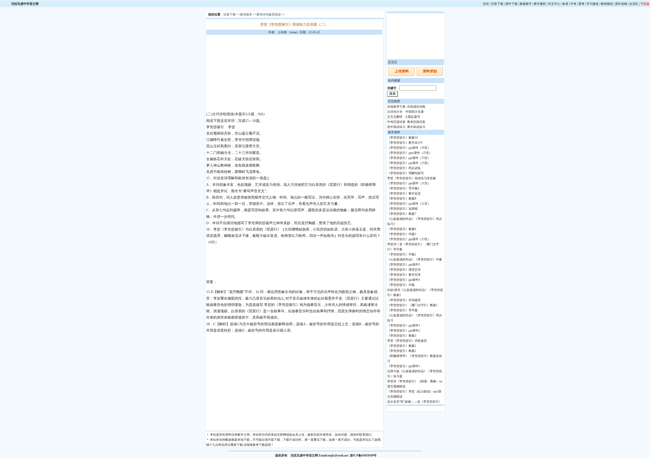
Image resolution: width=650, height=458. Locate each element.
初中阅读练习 (396, 127)
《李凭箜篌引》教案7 (401, 214)
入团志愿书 (412, 117)
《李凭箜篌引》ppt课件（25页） (409, 163)
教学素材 (540, 4)
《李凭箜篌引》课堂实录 (404, 269)
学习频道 (593, 4)
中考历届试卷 (396, 122)
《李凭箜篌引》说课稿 (402, 208)
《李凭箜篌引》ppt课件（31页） (409, 183)
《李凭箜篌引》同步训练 (404, 168)
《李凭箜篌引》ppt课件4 (403, 280)
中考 (573, 4)
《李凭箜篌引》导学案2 (403, 188)
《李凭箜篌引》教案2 (401, 346)
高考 (581, 4)
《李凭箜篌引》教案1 (401, 351)
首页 (486, 4)
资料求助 (430, 71)
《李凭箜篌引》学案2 (401, 254)
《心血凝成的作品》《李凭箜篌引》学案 (414, 259)
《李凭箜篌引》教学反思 (404, 193)
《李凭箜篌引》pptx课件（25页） (409, 153)
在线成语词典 (416, 106)
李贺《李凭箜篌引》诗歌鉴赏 (407, 340)
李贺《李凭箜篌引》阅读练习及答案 (411, 178)
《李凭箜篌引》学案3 (401, 234)
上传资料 (402, 71)
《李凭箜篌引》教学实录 (404, 274)
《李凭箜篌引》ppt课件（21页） (409, 203)
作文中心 (554, 4)
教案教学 (525, 4)
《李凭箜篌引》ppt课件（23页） (409, 239)
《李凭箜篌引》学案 (401, 285)
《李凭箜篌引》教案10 (402, 137)
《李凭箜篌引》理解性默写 (405, 173)
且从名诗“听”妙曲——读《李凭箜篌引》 (414, 401)
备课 (565, 4)
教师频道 (607, 4)
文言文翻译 (394, 117)
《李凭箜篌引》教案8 (401, 198)
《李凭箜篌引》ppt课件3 (403, 325)
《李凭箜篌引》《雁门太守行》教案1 (412, 305)
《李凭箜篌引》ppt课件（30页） (409, 148)
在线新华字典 (396, 106)
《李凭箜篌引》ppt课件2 (403, 330)
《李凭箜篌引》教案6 (401, 229)
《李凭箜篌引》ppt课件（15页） (409, 158)
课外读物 (621, 4)
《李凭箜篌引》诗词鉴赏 (404, 300)
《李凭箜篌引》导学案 (402, 310)
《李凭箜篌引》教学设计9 (404, 142)
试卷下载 (497, 4)
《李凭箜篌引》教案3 (401, 335)
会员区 (633, 4)
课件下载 (511, 4)
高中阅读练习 (416, 127)
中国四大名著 (414, 111)
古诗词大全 (394, 111)
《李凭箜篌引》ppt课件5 (403, 264)
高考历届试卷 (416, 122)
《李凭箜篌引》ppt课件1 (403, 366)
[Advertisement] (294, 73)
